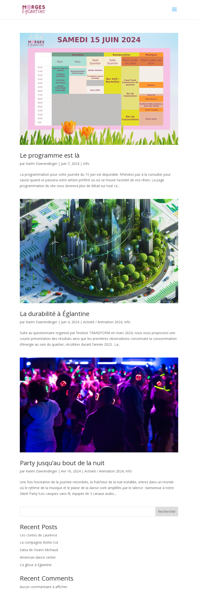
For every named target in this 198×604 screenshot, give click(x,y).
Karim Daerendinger (41, 163)
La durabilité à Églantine (54, 313)
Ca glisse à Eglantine (36, 564)
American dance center (38, 557)
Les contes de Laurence (38, 535)
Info (86, 163)
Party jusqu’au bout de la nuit (62, 462)
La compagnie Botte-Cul (39, 542)
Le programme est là (49, 155)
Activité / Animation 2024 (102, 322)
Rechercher (167, 511)
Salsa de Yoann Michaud (39, 550)
